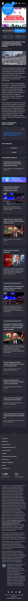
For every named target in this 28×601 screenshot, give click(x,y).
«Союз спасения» (6, 521)
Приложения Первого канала (8, 447)
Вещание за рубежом (19, 476)
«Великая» (9, 523)
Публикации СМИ (6, 468)
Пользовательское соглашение (9, 456)
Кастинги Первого (6, 450)
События (4, 465)
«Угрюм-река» (13, 521)
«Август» (9, 520)
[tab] (8, 31)
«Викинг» (20, 521)
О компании (4, 438)
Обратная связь (5, 459)
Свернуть (14, 435)
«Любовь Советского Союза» (18, 520)
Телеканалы (19, 561)
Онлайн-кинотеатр (6, 444)
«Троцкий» (4, 523)
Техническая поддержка (7, 462)
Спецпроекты (5, 441)
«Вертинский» (16, 523)
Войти (23, 3)
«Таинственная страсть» (7, 524)
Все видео (4, 453)
